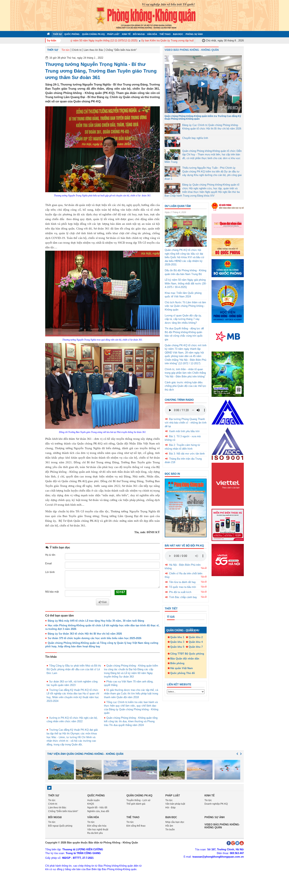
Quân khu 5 (177, 646)
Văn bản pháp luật (175, 803)
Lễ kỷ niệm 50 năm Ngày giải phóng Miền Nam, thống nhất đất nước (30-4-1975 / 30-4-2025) (185, 283)
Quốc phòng (72, 34)
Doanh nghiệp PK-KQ (216, 803)
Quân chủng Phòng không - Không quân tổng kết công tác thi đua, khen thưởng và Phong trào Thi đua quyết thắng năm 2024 (131, 721)
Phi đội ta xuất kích (180, 592)
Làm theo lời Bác (93, 49)
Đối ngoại (139, 34)
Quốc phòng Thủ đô (182, 673)
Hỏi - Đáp (170, 807)
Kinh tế (126, 34)
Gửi (104, 602)
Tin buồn (170, 829)
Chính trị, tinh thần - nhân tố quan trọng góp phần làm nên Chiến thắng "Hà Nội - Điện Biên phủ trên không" (185, 373)
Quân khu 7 (196, 646)
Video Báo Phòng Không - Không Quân (192, 49)
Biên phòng (177, 663)
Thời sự (57, 34)
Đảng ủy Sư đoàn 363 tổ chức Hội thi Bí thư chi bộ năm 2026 (85, 633)
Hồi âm (169, 825)
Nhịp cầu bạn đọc (174, 822)
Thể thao (165, 34)
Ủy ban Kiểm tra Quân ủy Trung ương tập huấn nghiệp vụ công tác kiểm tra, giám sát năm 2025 (183, 40)
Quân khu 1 (177, 637)
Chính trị (77, 49)
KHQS (90, 803)
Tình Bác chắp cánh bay (183, 597)
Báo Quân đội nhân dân (184, 658)
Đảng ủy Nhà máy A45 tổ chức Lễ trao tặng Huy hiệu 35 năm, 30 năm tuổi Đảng (96, 620)
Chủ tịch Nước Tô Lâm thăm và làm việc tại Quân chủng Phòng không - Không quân (185, 306)
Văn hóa (152, 34)
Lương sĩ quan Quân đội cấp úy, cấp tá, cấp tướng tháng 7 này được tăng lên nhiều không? (183, 319)
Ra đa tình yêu (95, 833)
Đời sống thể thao (135, 825)
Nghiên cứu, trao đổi (98, 811)
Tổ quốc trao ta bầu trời (182, 587)
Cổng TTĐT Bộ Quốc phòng (187, 653)
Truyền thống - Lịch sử (138, 800)
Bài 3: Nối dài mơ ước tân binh (187, 453)
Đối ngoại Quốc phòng (60, 825)
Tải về (204, 568)
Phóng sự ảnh (194, 34)
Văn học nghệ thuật (97, 829)
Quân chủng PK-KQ (93, 34)
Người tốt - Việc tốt (97, 807)
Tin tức (66, 49)
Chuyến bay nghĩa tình (195, 138)
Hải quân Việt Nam (181, 668)
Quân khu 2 (196, 637)
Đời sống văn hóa (96, 825)
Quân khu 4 (196, 641)
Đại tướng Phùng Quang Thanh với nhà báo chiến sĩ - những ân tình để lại (185, 423)
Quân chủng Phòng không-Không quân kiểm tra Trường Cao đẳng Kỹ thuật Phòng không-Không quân (203, 117)
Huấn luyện (93, 800)
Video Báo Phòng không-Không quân (222, 826)
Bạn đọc (178, 34)
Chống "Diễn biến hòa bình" (121, 49)
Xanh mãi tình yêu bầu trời (184, 431)
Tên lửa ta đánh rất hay (182, 582)
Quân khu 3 (177, 641)
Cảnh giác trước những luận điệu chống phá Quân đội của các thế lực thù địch (185, 386)
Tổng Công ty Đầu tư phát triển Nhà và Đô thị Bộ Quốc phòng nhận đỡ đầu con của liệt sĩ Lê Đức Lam (74, 669)
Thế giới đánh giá (135, 803)
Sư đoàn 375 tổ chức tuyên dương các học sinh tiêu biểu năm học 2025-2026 (94, 638)
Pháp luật (113, 34)
